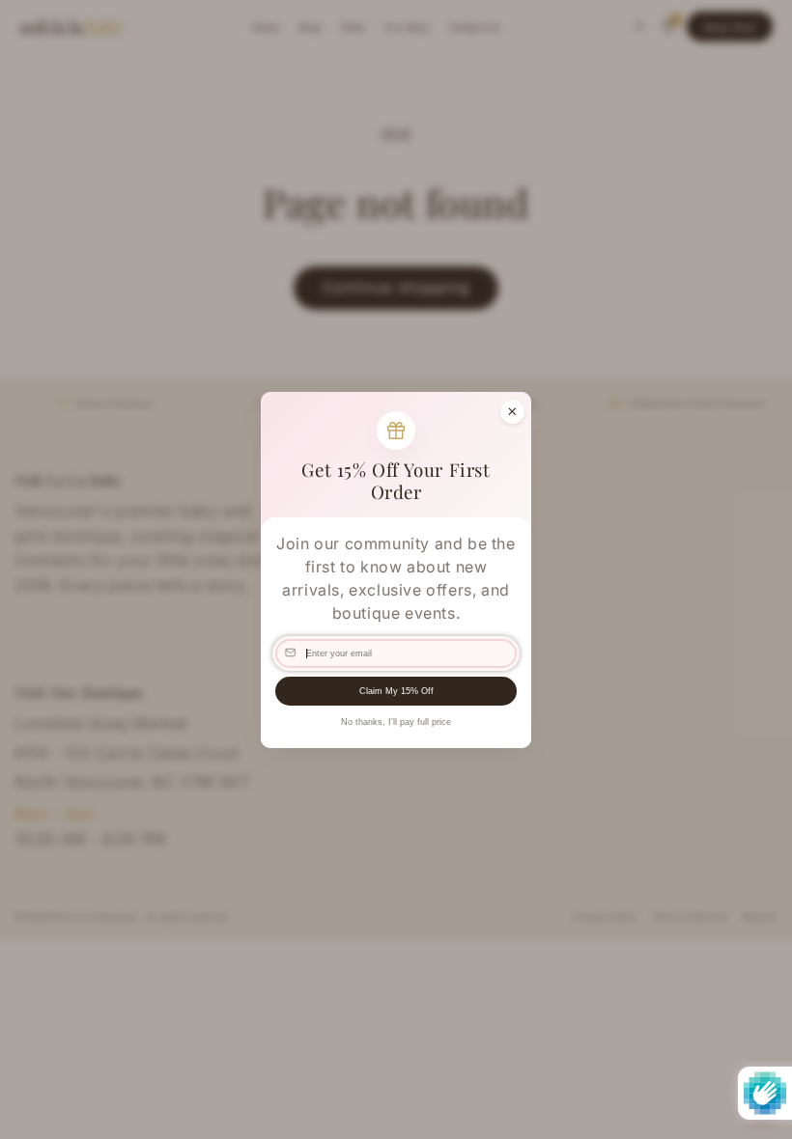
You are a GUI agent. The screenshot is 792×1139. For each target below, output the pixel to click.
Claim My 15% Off (396, 691)
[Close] (512, 411)
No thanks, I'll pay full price (396, 722)
